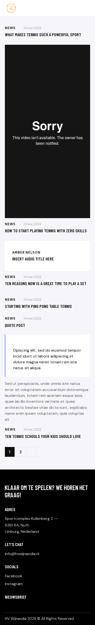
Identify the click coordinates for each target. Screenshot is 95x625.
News (10, 28)
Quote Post (15, 325)
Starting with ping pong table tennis (38, 306)
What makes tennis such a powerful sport (43, 34)
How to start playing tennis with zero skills (46, 230)
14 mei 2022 (32, 28)
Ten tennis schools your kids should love (43, 436)
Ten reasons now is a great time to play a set (45, 283)
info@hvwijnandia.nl (22, 553)
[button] (88, 8)
